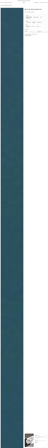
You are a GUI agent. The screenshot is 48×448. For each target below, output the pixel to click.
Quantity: (26, 31)
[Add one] (30, 31)
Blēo (24, 2)
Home (1, 5)
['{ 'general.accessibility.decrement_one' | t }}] (27, 31)
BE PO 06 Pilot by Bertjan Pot (7, 5)
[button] (41, 2)
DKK (43, 2)
